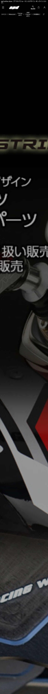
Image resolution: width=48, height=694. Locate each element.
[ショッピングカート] (38, 7)
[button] (3, 7)
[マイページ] (44, 7)
